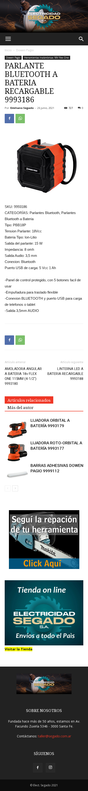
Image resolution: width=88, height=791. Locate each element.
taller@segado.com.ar (54, 736)
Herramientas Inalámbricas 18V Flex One (46, 57)
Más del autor (21, 407)
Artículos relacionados (29, 400)
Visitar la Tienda (18, 649)
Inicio (8, 50)
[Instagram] (50, 767)
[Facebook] (37, 767)
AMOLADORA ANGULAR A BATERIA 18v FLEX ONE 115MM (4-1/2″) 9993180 (23, 376)
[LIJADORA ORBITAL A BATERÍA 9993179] (16, 429)
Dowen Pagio (25, 50)
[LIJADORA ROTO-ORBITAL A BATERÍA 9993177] (16, 452)
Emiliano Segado (22, 108)
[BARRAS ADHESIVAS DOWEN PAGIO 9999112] (16, 471)
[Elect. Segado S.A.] (44, 16)
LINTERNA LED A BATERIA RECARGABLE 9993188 (65, 374)
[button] (81, 39)
